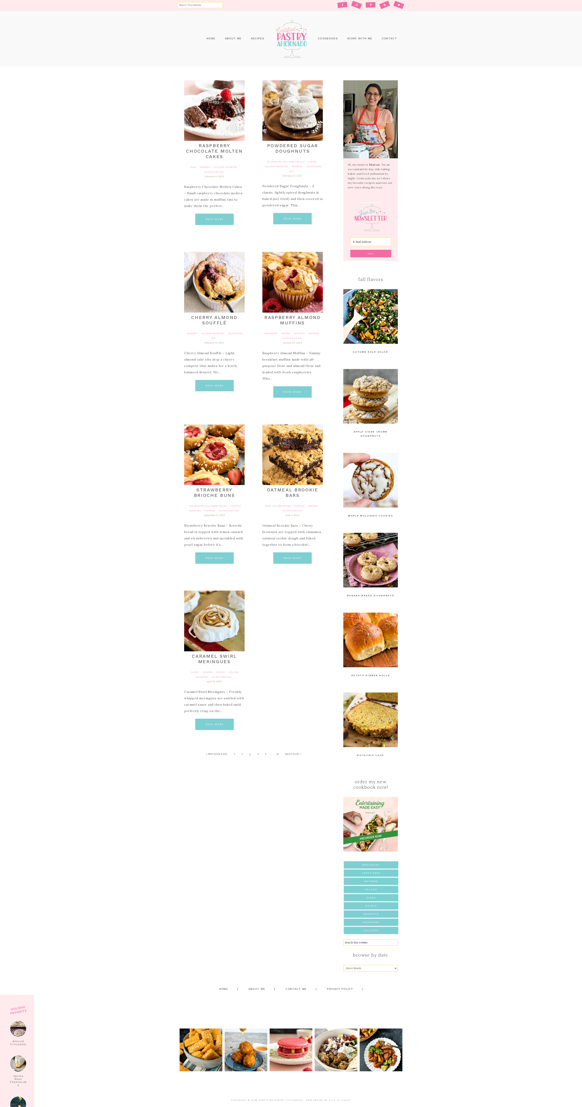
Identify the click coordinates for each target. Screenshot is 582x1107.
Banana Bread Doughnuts (370, 595)
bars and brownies (278, 506)
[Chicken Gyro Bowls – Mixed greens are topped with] (336, 1050)
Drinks (371, 906)
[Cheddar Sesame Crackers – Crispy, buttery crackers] (201, 1050)
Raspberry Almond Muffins (292, 320)
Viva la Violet (340, 1100)
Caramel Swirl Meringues (214, 658)
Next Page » (293, 754)
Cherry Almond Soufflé (214, 320)
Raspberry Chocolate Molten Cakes (214, 151)
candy (195, 672)
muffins (299, 333)
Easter (312, 161)
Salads (371, 889)
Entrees (371, 881)
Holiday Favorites (225, 167)
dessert (205, 167)
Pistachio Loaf (370, 755)
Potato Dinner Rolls (370, 675)
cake (193, 167)
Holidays (371, 930)
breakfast (270, 333)
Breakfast (371, 865)
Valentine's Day (214, 172)
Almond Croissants (18, 1043)
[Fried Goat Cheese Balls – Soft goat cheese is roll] (246, 1050)
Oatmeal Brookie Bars (292, 492)
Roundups (371, 922)
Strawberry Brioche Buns (214, 492)
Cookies (299, 506)
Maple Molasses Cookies (370, 515)
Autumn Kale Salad (370, 352)
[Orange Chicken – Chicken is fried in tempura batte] (381, 1050)
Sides (371, 897)
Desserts (371, 914)
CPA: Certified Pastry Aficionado (291, 38)
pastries (297, 166)
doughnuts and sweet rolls (286, 161)
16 (277, 754)
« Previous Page (217, 754)
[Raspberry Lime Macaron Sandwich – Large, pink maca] (291, 1050)
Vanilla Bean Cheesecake (18, 1081)
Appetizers (371, 873)
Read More (214, 219)
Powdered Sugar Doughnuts (292, 148)
